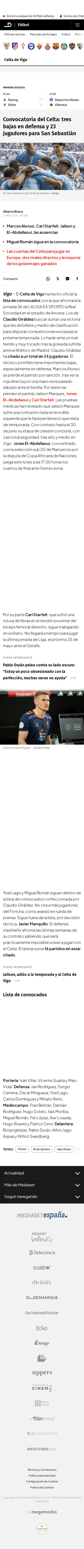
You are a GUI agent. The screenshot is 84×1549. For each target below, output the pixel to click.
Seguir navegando (20, 1196)
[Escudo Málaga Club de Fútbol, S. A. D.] (80, 46)
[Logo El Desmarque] (42, 1297)
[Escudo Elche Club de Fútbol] (39, 46)
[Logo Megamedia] (44, 1512)
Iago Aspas (64, 1149)
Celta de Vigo (15, 59)
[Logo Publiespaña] (42, 1433)
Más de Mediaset (19, 1184)
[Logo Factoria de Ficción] (42, 1312)
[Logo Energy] (42, 1343)
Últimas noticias (14, 34)
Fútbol (23, 25)
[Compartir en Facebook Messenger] (67, 279)
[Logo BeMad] (42, 1358)
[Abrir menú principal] (77, 25)
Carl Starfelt (43, 399)
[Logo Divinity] (42, 1282)
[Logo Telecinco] (42, 1252)
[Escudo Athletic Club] (6, 46)
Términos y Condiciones (42, 1469)
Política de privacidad (42, 1475)
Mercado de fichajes (43, 34)
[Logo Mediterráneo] (42, 1448)
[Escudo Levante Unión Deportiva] (72, 46)
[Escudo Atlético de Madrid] (15, 46)
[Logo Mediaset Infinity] (42, 1237)
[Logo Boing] (42, 1328)
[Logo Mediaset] (42, 1217)
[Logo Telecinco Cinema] (42, 1388)
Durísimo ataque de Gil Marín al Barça (30, 16)
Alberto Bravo (13, 211)
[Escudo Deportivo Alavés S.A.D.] (31, 46)
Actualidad (14, 1172)
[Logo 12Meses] (42, 1403)
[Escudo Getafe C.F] (64, 46)
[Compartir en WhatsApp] (48, 279)
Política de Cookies (42, 1487)
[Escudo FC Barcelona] (55, 46)
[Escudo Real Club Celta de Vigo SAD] (23, 46)
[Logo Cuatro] (42, 1267)
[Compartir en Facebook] (77, 279)
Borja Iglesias (41, 1149)
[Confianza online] (42, 1532)
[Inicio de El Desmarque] (8, 25)
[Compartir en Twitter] (58, 279)
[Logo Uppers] (42, 1373)
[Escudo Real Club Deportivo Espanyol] (47, 46)
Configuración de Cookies (42, 1481)
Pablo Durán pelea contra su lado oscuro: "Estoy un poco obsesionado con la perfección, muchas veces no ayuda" (39, 671)
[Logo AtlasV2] (42, 1418)
